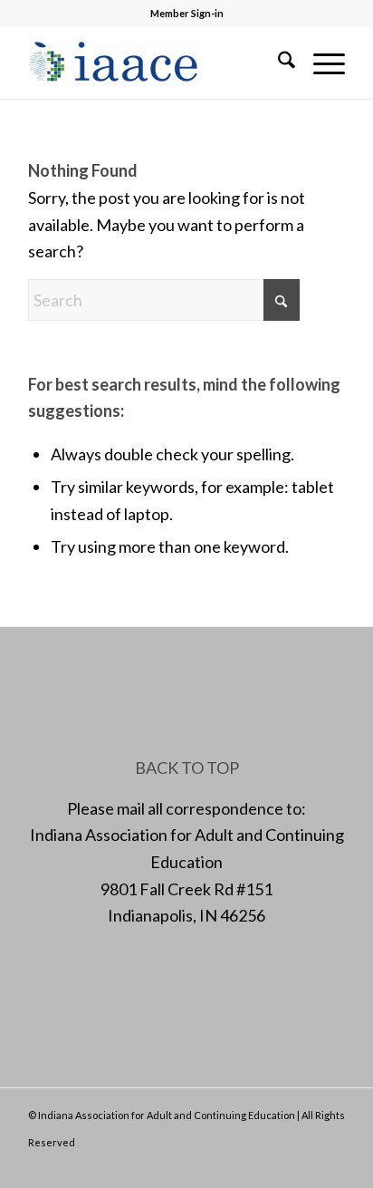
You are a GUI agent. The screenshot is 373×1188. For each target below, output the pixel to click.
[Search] (277, 62)
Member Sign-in (187, 13)
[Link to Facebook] (249, 1165)
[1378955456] (155, 62)
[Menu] (320, 62)
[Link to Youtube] (331, 1165)
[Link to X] (277, 1165)
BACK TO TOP (187, 768)
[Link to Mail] (304, 1165)
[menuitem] (277, 62)
